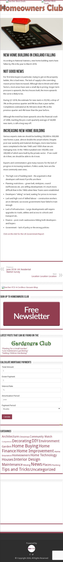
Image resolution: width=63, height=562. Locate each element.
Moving (26, 465)
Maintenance (12, 464)
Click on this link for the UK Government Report (23, 234)
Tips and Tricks (16, 469)
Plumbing (56, 465)
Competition (7, 442)
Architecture (10, 436)
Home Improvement (35, 451)
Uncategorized (43, 469)
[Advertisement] (25, 502)
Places (47, 465)
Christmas (24, 436)
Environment (49, 441)
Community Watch (41, 436)
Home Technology (43, 455)
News (36, 464)
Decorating (21, 441)
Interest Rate (7, 386)
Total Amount (8, 367)
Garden (6, 446)
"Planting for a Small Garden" (14, 348)
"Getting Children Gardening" (14, 353)
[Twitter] (32, 554)
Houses (7, 459)
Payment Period (9, 405)
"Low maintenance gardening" (15, 351)
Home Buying (25, 446)
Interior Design (27, 459)
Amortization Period (10, 396)
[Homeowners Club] (31, 7)
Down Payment (8, 376)
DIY (35, 440)
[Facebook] (30, 554)
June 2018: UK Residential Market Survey (18, 269)
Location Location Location (44, 275)
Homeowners (21, 455)
